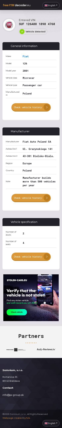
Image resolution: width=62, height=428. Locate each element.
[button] (51, 5)
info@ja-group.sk (13, 394)
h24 (28, 418)
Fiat (26, 56)
